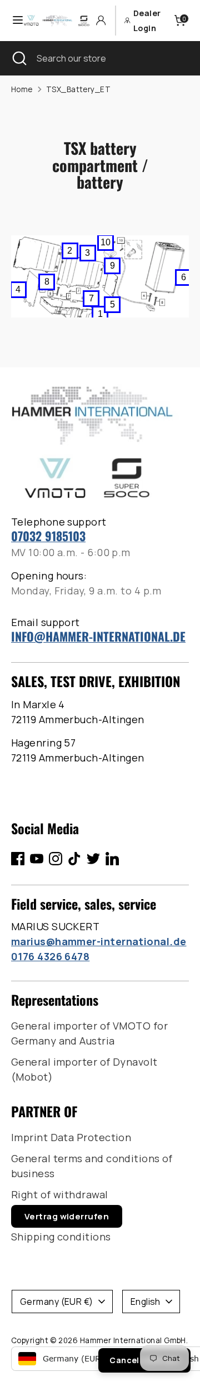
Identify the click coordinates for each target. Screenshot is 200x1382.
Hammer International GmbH (133, 1340)
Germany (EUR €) (56, 1301)
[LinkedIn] (112, 858)
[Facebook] (17, 858)
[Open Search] (18, 58)
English (146, 1301)
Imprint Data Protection (71, 1137)
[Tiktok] (74, 858)
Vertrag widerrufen (66, 1216)
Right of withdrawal (59, 1194)
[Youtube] (36, 858)
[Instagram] (55, 858)
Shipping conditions (61, 1236)
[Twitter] (93, 858)
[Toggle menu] (12, 20)
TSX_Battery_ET (78, 89)
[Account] (100, 20)
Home (22, 89)
